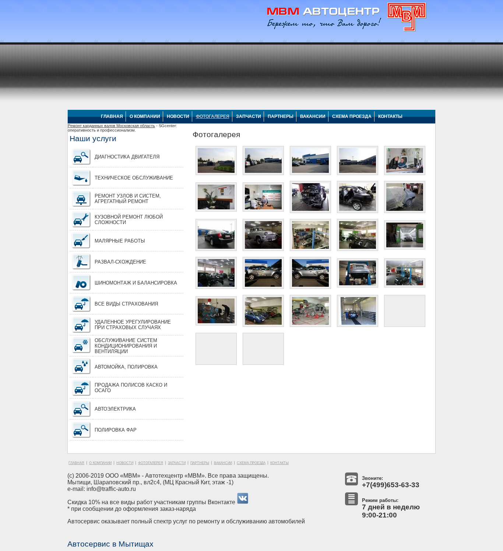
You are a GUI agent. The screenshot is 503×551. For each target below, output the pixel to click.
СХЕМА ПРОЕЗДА (352, 116)
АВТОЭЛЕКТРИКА (115, 409)
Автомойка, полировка (126, 367)
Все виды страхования (126, 304)
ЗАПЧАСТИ (248, 116)
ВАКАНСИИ (313, 116)
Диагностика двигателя (127, 157)
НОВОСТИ (178, 116)
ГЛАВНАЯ (112, 116)
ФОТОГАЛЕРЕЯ (212, 116)
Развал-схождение (120, 262)
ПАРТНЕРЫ (280, 116)
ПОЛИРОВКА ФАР (116, 430)
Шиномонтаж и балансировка (136, 283)
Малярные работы (120, 241)
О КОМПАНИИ (145, 116)
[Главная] (345, 31)
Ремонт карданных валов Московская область (111, 125)
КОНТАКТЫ (390, 116)
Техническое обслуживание (134, 178)
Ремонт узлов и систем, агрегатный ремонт (128, 198)
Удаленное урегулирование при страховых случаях (133, 324)
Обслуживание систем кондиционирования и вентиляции (126, 346)
